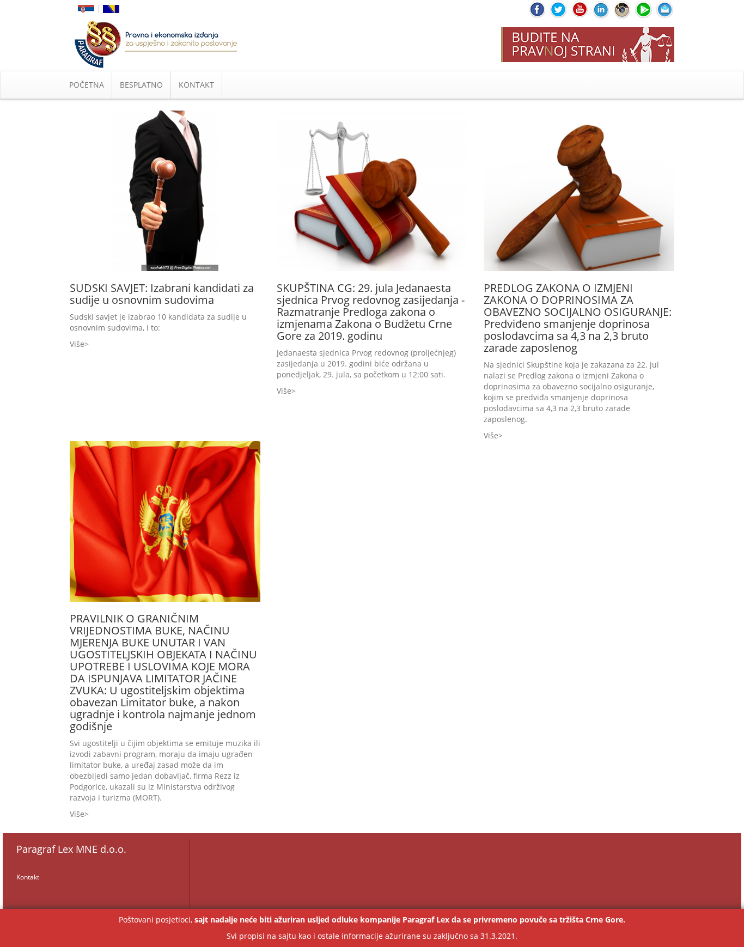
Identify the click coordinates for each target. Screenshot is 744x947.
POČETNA (86, 85)
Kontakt (27, 877)
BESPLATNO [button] (141, 85)
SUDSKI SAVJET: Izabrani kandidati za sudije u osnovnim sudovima (162, 293)
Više (77, 344)
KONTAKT (196, 85)
